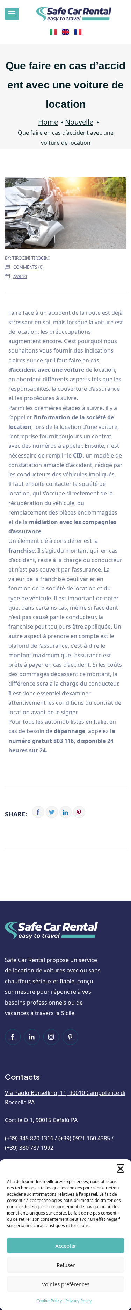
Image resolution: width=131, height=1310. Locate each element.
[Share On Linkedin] (65, 812)
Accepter (65, 1245)
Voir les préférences (65, 1284)
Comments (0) (28, 267)
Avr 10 (20, 276)
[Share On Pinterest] (79, 812)
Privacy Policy (78, 1301)
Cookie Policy (49, 1301)
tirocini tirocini (31, 258)
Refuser (66, 1264)
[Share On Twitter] (52, 812)
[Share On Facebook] (38, 812)
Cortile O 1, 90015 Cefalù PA (41, 1120)
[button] (120, 1167)
